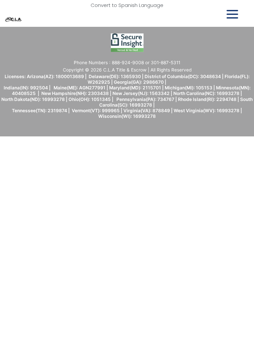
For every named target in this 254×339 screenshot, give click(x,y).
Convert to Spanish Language (127, 5)
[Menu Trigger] (232, 14)
